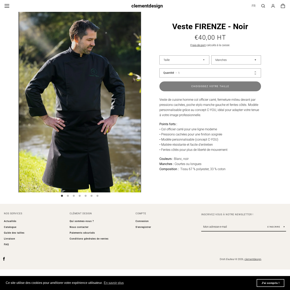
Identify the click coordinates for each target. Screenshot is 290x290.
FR (253, 6)
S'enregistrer (143, 227)
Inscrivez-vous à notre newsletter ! (227, 214)
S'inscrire (274, 227)
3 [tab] (74, 196)
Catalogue (10, 227)
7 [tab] (97, 196)
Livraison (9, 238)
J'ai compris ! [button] (271, 282)
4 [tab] (80, 196)
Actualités (10, 221)
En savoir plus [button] (114, 282)
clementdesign (147, 6)
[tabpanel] (80, 101)
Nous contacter (79, 227)
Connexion (142, 221)
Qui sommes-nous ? (82, 221)
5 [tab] (86, 196)
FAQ (6, 244)
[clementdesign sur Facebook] (4, 259)
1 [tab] (62, 196)
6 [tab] (92, 196)
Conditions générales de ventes (89, 238)
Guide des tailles (14, 232)
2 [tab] (68, 196)
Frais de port (198, 45)
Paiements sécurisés (82, 232)
